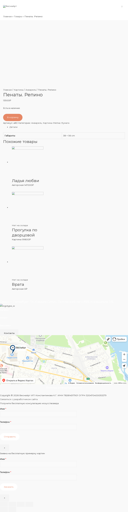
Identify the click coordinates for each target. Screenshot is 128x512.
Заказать (8, 487)
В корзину (13, 117)
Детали (13, 127)
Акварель (30, 90)
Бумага (65, 123)
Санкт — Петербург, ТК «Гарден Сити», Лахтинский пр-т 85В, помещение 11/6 (56, 302)
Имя (3, 409)
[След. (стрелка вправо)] (12, 509)
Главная (7, 90)
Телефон (5, 422)
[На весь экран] (21, 504)
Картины (18, 90)
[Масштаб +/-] (29, 504)
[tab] (67, 127)
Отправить (10, 436)
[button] (9, 333)
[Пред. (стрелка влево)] (4, 509)
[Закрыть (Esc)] (4, 504)
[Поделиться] (12, 504)
